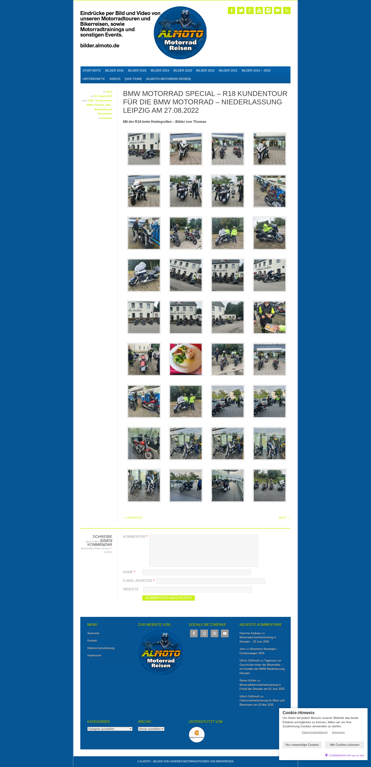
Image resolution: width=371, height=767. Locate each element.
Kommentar (135, 536)
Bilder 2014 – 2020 (256, 70)
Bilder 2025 (137, 70)
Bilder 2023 (182, 70)
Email (277, 10)
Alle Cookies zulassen (344, 744)
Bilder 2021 (228, 70)
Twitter (240, 10)
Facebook (231, 10)
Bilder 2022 (205, 70)
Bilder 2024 (160, 70)
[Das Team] (133, 79)
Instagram (268, 10)
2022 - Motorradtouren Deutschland (103, 109)
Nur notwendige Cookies (302, 744)
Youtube (259, 10)
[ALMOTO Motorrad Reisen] (168, 79)
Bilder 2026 (114, 70)
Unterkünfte (94, 79)
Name (129, 572)
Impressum (94, 655)
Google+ (250, 10)
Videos (114, 79)
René (109, 91)
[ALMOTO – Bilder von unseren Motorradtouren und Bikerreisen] (144, 58)
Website (131, 589)
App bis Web (357, 755)
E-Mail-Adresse (139, 580)
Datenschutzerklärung (100, 648)
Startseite (92, 70)
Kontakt (92, 640)
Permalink (106, 118)
